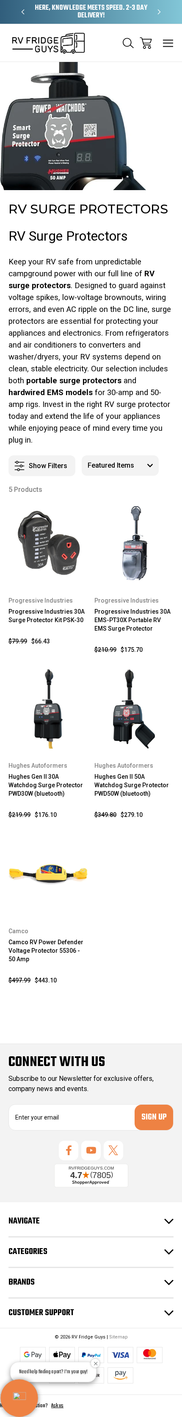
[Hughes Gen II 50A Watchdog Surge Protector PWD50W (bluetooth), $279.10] (134, 709)
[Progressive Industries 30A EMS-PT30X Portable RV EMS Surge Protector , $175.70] (134, 544)
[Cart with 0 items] (146, 43)
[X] (113, 1150)
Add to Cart (48, 572)
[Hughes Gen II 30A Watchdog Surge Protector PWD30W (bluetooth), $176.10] (48, 709)
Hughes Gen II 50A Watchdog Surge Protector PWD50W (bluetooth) (131, 785)
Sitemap (118, 1337)
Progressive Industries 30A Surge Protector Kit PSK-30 (46, 615)
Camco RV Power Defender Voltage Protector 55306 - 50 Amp (45, 950)
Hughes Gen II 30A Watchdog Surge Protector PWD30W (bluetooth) (45, 785)
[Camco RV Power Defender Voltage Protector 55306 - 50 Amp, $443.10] (48, 874)
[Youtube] (91, 1150)
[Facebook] (68, 1150)
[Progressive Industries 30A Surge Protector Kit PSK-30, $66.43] (48, 544)
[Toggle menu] (168, 43)
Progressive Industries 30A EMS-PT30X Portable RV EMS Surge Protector (132, 620)
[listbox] (120, 465)
